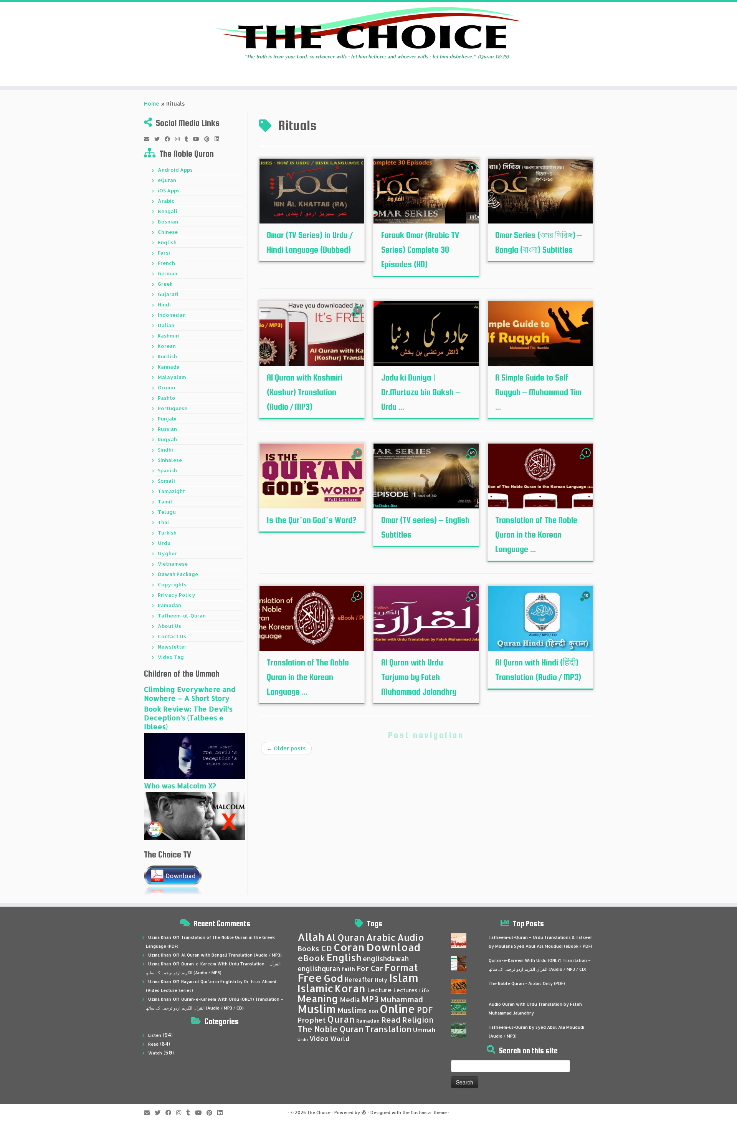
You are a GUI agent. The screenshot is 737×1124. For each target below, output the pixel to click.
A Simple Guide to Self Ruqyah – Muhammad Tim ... (538, 392)
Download (393, 947)
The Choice (318, 1112)
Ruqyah (167, 439)
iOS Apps (169, 190)
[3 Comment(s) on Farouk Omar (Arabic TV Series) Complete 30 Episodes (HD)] (473, 175)
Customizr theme (429, 1112)
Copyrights (172, 584)
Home (151, 103)
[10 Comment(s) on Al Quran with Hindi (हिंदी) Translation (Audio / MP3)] (587, 602)
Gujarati (168, 294)
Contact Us (172, 636)
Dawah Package (178, 574)
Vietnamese (173, 564)
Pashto (166, 398)
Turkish (167, 533)
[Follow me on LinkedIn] (219, 139)
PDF (425, 1010)
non (373, 1011)
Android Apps (175, 170)
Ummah (424, 1030)
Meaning (317, 998)
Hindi (164, 304)
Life (424, 990)
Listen (154, 1035)
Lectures (405, 990)
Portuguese (172, 408)
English (167, 242)
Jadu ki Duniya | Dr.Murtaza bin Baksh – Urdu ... (420, 392)
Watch (155, 1053)
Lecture (379, 990)
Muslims (352, 1010)
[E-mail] (149, 139)
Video (319, 1038)
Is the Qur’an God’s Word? (312, 520)
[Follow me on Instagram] (180, 139)
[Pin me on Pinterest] (209, 139)
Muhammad (401, 999)
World (339, 1039)
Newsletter (172, 647)
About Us (169, 626)
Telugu (167, 512)
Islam (403, 977)
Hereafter (359, 979)
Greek (165, 284)
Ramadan (169, 605)
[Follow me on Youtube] (198, 139)
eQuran (167, 180)
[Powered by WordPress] (364, 1111)
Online (397, 1009)
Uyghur (167, 553)
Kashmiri (169, 336)
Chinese (168, 232)
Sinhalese (170, 460)
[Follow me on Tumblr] (189, 139)
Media (350, 999)
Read (153, 1044)
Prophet (311, 1020)
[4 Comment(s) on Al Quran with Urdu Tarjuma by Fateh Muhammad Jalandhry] (473, 602)
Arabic (166, 201)
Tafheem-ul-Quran (182, 615)
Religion (418, 1020)
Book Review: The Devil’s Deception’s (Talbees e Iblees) (188, 717)
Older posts (286, 748)
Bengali (167, 211)
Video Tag (171, 657)
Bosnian (168, 222)
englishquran (318, 968)
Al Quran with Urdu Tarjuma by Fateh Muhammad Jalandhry (418, 677)
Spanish (167, 470)
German (167, 273)
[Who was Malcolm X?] (194, 815)
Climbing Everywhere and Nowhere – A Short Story (189, 693)
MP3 (370, 999)
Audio (410, 937)
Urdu (164, 543)
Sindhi (165, 450)
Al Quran (345, 937)
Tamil (165, 501)
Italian (166, 325)
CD (326, 948)
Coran (349, 947)
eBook (311, 958)
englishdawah (386, 958)
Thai (163, 522)
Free (309, 978)
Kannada (169, 367)
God (333, 978)
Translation (388, 1029)
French (166, 263)
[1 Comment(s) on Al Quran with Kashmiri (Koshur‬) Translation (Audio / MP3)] (358, 317)
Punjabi (167, 418)
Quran (341, 1019)
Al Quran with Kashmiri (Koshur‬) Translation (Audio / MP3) (304, 392)
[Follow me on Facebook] (170, 139)
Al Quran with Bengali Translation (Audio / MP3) (231, 955)
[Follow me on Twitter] (159, 139)
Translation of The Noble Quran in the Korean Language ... (536, 534)
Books (308, 948)
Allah (310, 937)
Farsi (164, 253)
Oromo (166, 387)
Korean (167, 346)
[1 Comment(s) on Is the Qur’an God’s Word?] (358, 460)
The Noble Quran (330, 1029)
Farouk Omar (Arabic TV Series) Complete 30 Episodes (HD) (420, 249)
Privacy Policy (176, 595)
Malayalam (172, 377)
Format (401, 967)
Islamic (315, 988)
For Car (370, 968)
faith (348, 969)
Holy (381, 980)
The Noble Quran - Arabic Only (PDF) (527, 983)
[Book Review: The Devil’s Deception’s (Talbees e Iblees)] (194, 755)
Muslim (316, 1009)
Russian (167, 429)
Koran (350, 988)
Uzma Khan (159, 937)
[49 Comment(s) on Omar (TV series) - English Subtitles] (473, 460)
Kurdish (167, 356)
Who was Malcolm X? (180, 785)
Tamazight (171, 491)
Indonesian (172, 315)
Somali (166, 481)
